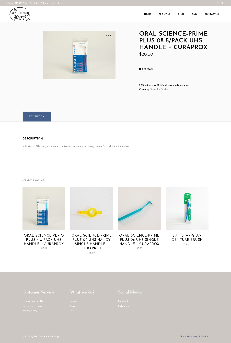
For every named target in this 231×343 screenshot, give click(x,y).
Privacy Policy (29, 310)
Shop (73, 306)
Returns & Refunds (32, 306)
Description (36, 116)
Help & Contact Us (32, 301)
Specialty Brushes (159, 89)
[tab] (36, 116)
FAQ (73, 310)
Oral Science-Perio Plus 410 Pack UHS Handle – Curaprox (44, 240)
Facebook (123, 301)
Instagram (123, 306)
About (73, 301)
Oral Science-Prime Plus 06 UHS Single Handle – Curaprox (139, 240)
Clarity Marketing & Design (194, 336)
